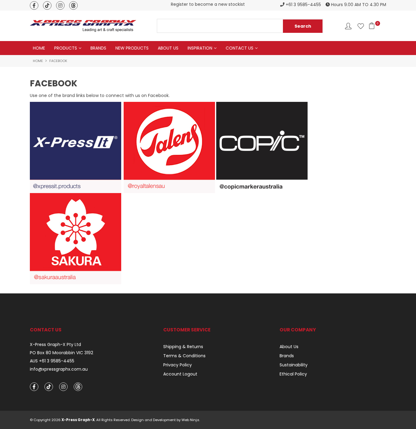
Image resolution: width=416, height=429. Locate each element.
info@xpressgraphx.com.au (59, 369)
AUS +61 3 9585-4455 (52, 361)
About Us (168, 48)
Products (65, 48)
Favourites (361, 26)
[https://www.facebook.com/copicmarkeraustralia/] (262, 147)
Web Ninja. (191, 419)
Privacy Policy (177, 365)
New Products (132, 48)
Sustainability (294, 365)
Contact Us (239, 48)
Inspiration (200, 48)
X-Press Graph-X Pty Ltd (55, 344)
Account (348, 26)
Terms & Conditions (184, 356)
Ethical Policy (293, 374)
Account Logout (180, 374)
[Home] (83, 25)
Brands (98, 48)
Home (39, 48)
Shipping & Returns (183, 347)
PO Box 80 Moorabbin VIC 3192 (61, 352)
